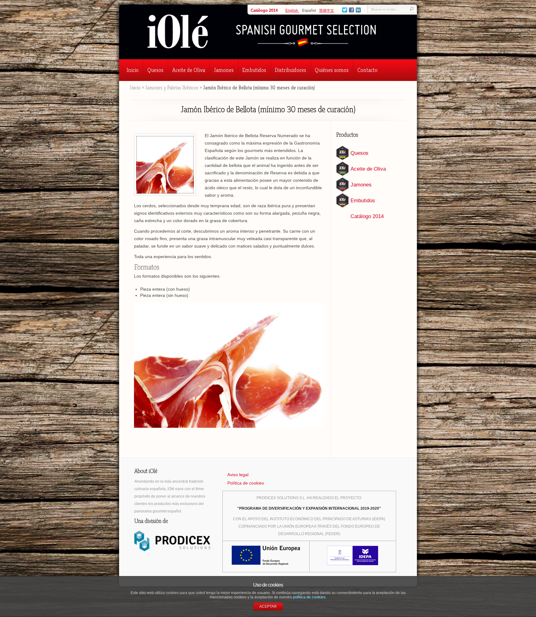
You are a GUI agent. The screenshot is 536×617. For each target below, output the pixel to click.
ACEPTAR (268, 606)
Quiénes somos (332, 70)
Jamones (224, 70)
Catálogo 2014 (264, 10)
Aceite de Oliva (188, 70)
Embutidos (254, 70)
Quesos (155, 70)
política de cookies (309, 597)
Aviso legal (237, 474)
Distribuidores (290, 70)
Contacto (367, 70)
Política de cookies (245, 483)
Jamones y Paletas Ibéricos (172, 88)
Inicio (133, 70)
